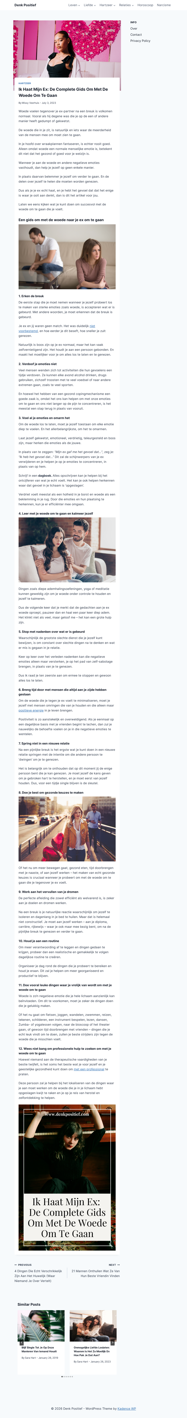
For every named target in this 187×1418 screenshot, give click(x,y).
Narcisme (164, 5)
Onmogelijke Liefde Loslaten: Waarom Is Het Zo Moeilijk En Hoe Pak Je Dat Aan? (92, 1351)
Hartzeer (25, 83)
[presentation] (41, 1326)
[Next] (113, 1342)
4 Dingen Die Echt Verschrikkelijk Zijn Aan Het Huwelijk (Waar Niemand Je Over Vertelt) (38, 1273)
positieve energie (31, 710)
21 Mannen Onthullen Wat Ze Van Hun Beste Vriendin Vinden (96, 1270)
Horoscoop (145, 5)
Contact (136, 34)
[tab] (62, 1376)
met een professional (89, 1069)
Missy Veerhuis (30, 102)
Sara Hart (30, 1357)
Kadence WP (127, 1408)
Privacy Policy (140, 41)
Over (133, 28)
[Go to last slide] (22, 1342)
